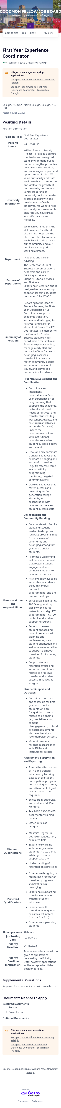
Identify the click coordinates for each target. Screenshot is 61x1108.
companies (11, 33)
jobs (23, 33)
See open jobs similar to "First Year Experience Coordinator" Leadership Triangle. (30, 89)
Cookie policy (37, 1101)
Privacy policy (23, 1101)
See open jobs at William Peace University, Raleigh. (33, 81)
